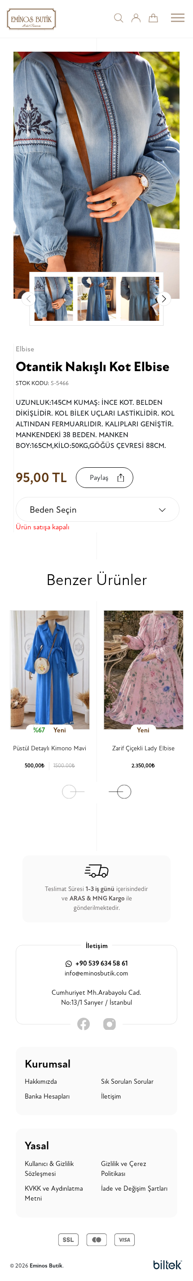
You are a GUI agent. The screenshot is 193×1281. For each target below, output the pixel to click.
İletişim (111, 1096)
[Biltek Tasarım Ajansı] (168, 1265)
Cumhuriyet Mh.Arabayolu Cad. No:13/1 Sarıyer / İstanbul (96, 997)
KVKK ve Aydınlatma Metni (54, 1193)
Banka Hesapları (47, 1096)
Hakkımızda (41, 1081)
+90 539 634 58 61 (101, 963)
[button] (164, 299)
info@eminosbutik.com (96, 973)
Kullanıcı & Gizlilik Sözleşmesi (49, 1169)
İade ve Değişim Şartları (134, 1188)
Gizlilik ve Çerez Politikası (123, 1169)
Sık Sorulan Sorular (127, 1081)
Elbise (25, 349)
